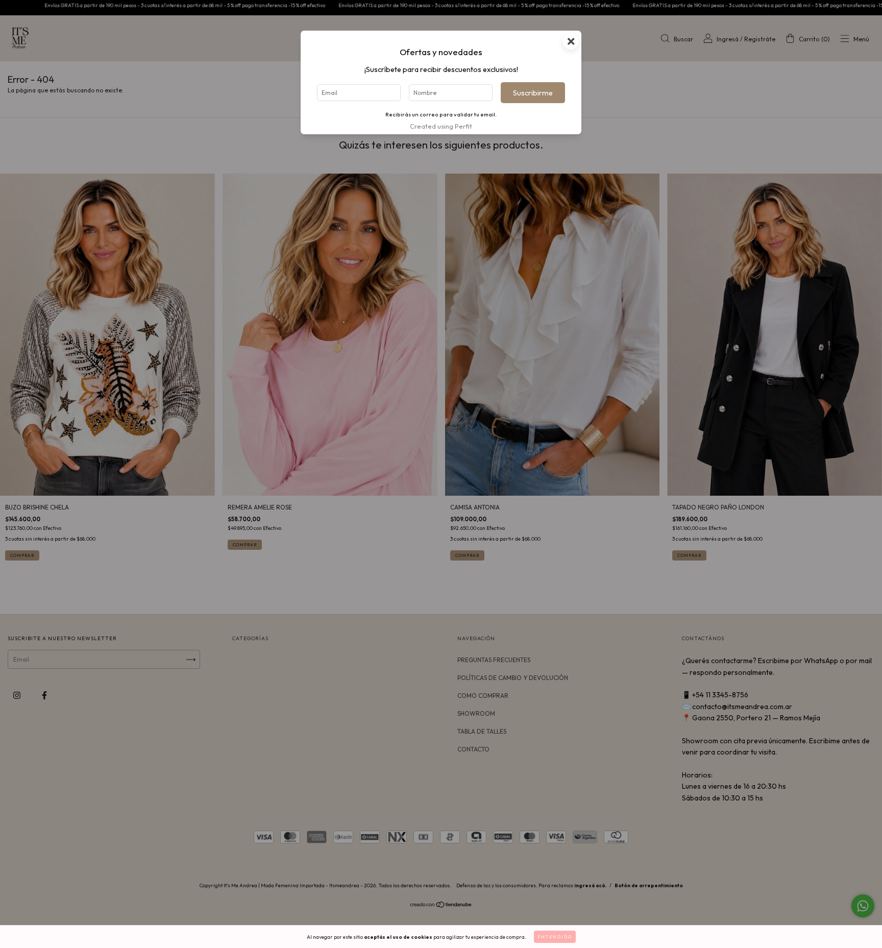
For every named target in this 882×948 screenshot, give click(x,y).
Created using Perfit (441, 126)
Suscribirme (533, 93)
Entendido (554, 936)
